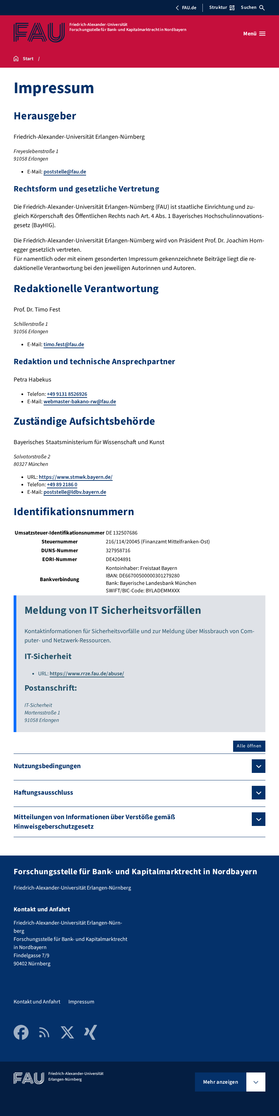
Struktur (218, 7)
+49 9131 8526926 (67, 394)
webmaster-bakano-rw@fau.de (80, 401)
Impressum (81, 1001)
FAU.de (189, 7)
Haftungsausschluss (43, 792)
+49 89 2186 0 (62, 484)
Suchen (249, 7)
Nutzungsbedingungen (47, 766)
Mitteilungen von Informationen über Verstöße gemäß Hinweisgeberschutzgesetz (94, 821)
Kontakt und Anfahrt (37, 1001)
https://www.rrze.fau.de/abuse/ (87, 673)
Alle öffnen (249, 746)
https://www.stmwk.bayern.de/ (76, 477)
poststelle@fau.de (65, 171)
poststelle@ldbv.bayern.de (75, 492)
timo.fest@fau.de (64, 344)
